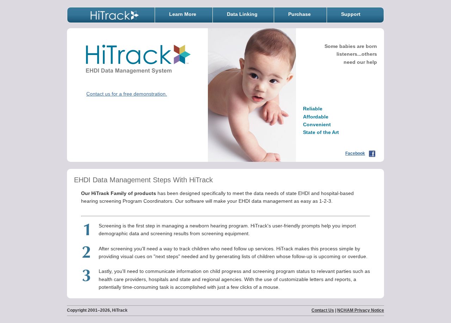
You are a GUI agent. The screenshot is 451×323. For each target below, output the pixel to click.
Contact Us (322, 310)
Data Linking (242, 14)
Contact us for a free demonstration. (126, 94)
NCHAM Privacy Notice (360, 310)
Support (350, 14)
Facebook (355, 153)
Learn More (182, 14)
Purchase (299, 14)
